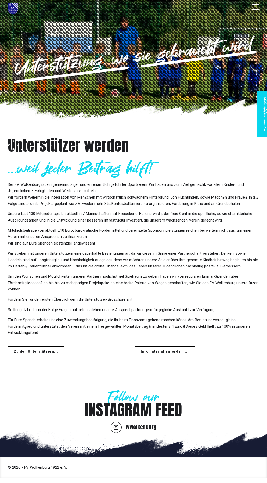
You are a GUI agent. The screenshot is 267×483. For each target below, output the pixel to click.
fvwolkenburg (140, 427)
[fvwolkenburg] (116, 427)
